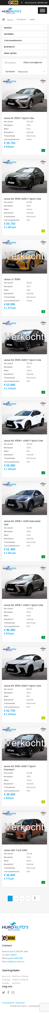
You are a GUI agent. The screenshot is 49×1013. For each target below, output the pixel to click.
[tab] (24, 28)
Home (10, 19)
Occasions (21, 19)
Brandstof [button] (9, 46)
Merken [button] (8, 27)
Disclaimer (20, 1002)
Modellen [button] (9, 34)
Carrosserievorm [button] (13, 40)
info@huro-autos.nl (15, 961)
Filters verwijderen (32, 62)
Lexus (32, 19)
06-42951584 (17, 958)
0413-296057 (11, 954)
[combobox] (32, 72)
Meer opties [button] (10, 53)
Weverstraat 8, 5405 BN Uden (36, 2)
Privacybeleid (8, 1002)
